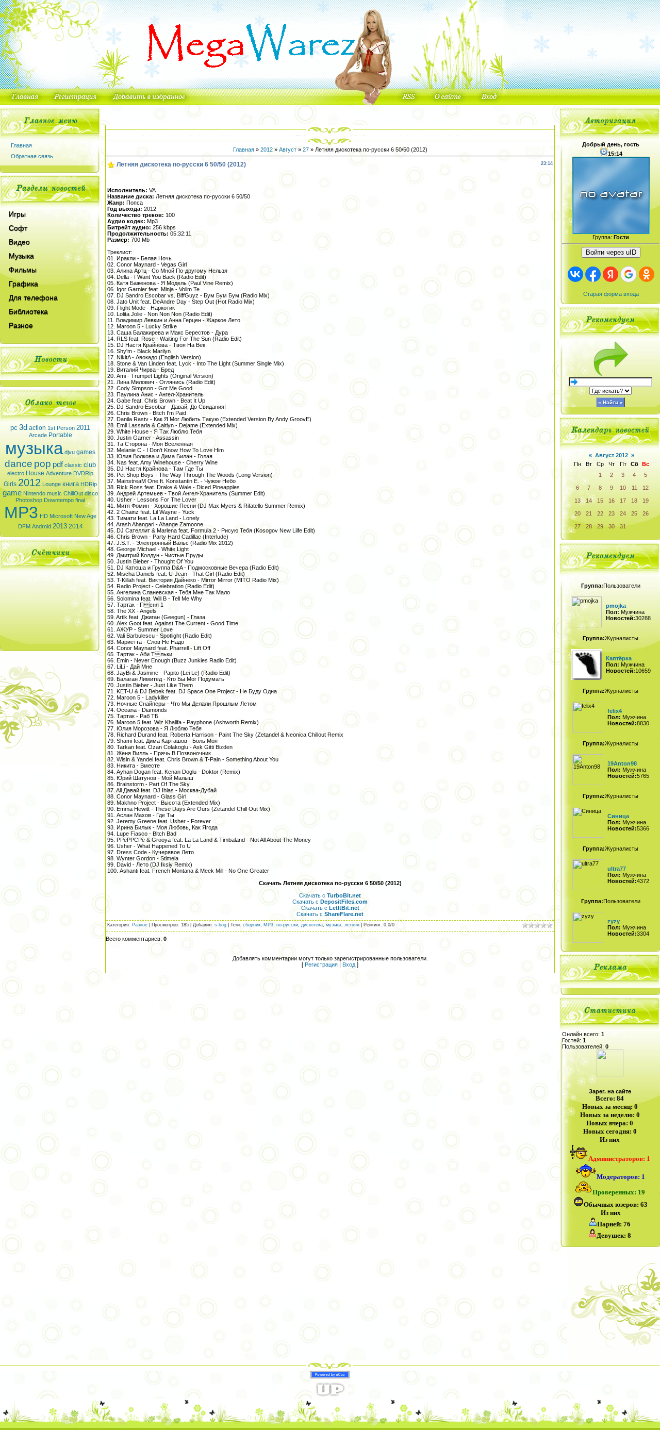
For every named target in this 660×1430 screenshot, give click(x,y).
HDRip (88, 484)
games (85, 452)
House (35, 473)
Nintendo (34, 493)
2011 (83, 427)
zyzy (613, 921)
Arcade (38, 435)
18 (634, 500)
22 (600, 513)
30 (611, 526)
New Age (85, 516)
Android (41, 526)
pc (14, 427)
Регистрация (321, 964)
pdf (58, 464)
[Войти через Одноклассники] (646, 274)
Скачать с (330, 895)
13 (577, 500)
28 (589, 526)
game (12, 493)
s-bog (220, 924)
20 (577, 513)
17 (623, 500)
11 (634, 488)
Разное (139, 924)
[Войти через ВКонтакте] (575, 274)
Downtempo (59, 500)
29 (600, 526)
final (80, 500)
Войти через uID (611, 252)
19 (645, 500)
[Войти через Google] (628, 274)
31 (623, 526)
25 (634, 513)
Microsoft (61, 516)
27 (306, 149)
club (90, 465)
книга (70, 484)
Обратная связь (32, 156)
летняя (351, 924)
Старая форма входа (611, 294)
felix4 (614, 711)
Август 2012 (611, 455)
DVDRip (83, 473)
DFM (24, 526)
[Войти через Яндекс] (610, 274)
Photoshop (28, 500)
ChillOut (73, 493)
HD (44, 516)
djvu (69, 452)
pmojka (616, 606)
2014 (76, 526)
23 (611, 513)
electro (15, 473)
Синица (618, 816)
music (54, 493)
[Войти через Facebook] (593, 274)
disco (91, 493)
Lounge (51, 484)
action (37, 427)
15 (600, 500)
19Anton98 (622, 763)
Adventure (59, 473)
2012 (29, 482)
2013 (60, 526)
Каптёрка (619, 658)
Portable (60, 435)
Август (287, 149)
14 (589, 500)
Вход (348, 964)
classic (73, 465)
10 (623, 488)
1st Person (61, 428)
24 (623, 513)
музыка (34, 448)
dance (18, 463)
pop (42, 463)
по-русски (287, 924)
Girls (10, 484)
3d (23, 427)
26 (645, 513)
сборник (251, 924)
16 (611, 500)
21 (589, 513)
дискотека (312, 924)
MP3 (21, 512)
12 (645, 488)
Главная (21, 145)
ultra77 (616, 869)
